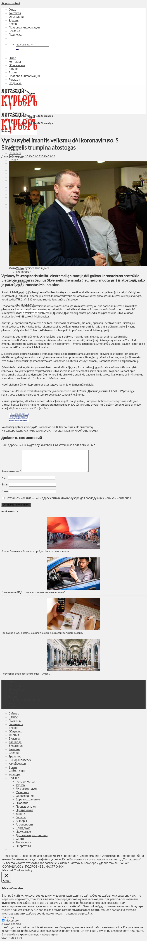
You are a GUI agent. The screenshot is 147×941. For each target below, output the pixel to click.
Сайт (4, 491)
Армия (13, 767)
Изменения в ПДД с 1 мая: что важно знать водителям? (33, 592)
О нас (12, 9)
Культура (14, 774)
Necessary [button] (8, 917)
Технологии (23, 271)
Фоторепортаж (25, 781)
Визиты (21, 817)
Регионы (14, 749)
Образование (25, 795)
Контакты (15, 13)
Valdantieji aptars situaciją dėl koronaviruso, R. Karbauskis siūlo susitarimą (47, 427)
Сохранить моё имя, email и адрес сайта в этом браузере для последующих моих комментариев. (69, 498)
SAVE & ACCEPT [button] (12, 938)
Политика (15, 153)
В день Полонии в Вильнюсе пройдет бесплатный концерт (35, 551)
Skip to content (10, 3)
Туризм (20, 785)
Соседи (14, 752)
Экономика (16, 724)
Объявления (17, 16)
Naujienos (6, 131)
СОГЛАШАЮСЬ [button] (13, 866)
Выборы (21, 820)
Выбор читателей (20, 760)
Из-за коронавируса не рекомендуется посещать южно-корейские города (49, 430)
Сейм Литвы (17, 770)
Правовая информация (24, 27)
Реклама (14, 31)
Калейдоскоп (17, 763)
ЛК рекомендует (26, 788)
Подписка (15, 34)
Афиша (13, 20)
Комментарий (11, 471)
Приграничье (24, 810)
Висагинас (16, 745)
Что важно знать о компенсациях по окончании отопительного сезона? (42, 632)
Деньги (20, 813)
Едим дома (23, 828)
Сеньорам (22, 792)
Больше (14, 777)
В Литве (14, 713)
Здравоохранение (28, 799)
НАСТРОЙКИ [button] (55, 866)
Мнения (14, 735)
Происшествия (26, 806)
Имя (4, 477)
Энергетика (23, 846)
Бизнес (13, 160)
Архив (13, 23)
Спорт (20, 838)
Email (4, 484)
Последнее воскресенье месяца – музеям (26, 673)
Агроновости (24, 824)
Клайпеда (15, 742)
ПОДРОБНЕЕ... (35, 866)
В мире (13, 717)
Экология (22, 803)
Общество (15, 731)
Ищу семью (23, 831)
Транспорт (16, 756)
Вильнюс (14, 738)
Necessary (12, 920)
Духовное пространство (32, 835)
